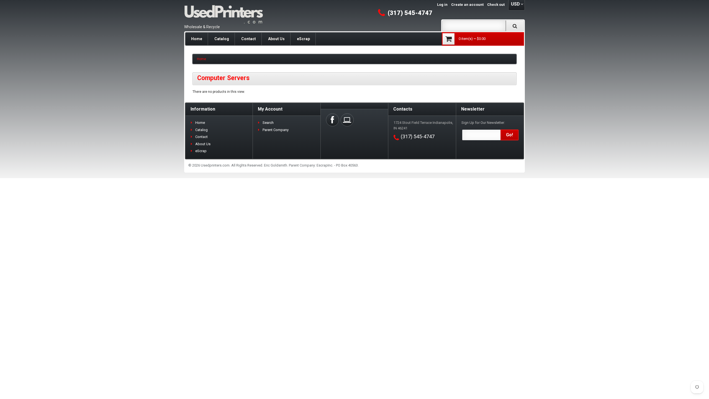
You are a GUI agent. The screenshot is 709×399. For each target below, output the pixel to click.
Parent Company (276, 130)
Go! (509, 134)
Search (268, 123)
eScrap (303, 39)
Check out (496, 4)
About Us (276, 39)
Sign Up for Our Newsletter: (483, 123)
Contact (248, 39)
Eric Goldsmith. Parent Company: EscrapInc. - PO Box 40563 (311, 165)
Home (196, 39)
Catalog (221, 39)
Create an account (467, 4)
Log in (442, 4)
